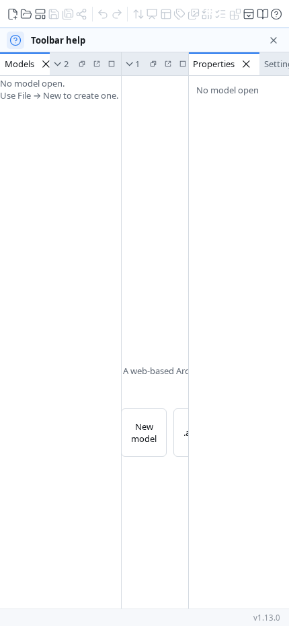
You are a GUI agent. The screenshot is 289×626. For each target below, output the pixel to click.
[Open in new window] (97, 64)
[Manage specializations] (179, 14)
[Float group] (82, 64)
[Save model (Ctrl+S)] (53, 14)
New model (144, 432)
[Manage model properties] (220, 14)
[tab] (29, 63)
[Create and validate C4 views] (165, 14)
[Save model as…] (67, 14)
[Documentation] (262, 14)
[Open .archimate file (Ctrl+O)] (25, 14)
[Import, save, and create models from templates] (40, 14)
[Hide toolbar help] (273, 40)
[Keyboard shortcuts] (276, 14)
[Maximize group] (111, 64)
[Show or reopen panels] (249, 14)
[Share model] (81, 14)
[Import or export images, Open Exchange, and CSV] (138, 14)
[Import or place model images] (193, 14)
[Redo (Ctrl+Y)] (116, 14)
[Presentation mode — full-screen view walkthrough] (151, 14)
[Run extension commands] (235, 14)
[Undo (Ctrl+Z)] (102, 14)
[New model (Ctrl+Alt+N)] (12, 14)
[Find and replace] (206, 14)
